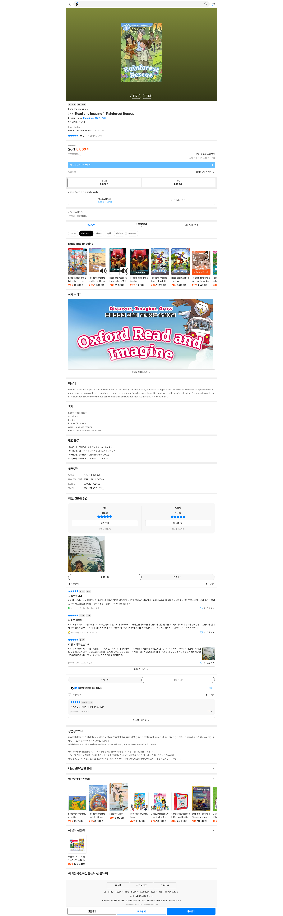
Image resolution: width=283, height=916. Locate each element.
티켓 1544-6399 (131, 892)
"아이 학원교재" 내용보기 (141, 624)
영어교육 (111, 450)
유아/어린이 (84, 447)
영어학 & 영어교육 (98, 450)
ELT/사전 (83, 450)
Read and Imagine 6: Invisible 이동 (139, 268)
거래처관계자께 (161, 900)
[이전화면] (69, 4)
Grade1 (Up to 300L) (99, 454)
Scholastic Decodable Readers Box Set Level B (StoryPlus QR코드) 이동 (180, 807)
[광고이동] (206, 4)
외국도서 (73, 447)
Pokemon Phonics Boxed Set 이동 (77, 809)
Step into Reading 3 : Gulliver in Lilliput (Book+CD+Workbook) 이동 (201, 804)
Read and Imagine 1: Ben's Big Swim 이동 (98, 804)
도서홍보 (172, 900)
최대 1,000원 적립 (204, 172)
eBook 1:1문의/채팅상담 (166, 892)
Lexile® (83, 454)
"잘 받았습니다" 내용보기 (141, 600)
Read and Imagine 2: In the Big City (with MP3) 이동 (77, 267)
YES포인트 (73, 154)
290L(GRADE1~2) (92, 488)
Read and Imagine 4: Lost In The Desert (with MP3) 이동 (98, 267)
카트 (213, 4)
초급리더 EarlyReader (102, 447)
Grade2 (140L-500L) (99, 458)
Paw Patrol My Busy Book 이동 (139, 807)
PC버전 (142, 900)
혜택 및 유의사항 (105, 529)
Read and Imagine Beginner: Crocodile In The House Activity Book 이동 (201, 269)
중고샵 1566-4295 (147, 892)
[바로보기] (86, 554)
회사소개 (150, 900)
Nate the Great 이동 (119, 803)
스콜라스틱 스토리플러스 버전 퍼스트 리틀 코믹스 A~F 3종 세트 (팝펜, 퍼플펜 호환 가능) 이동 (77, 850)
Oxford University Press (80, 130)
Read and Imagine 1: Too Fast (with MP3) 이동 (160, 267)
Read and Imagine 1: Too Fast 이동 (180, 267)
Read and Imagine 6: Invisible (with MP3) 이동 (119, 267)
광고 (179, 900)
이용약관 (105, 900)
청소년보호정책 (131, 900)
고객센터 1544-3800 (112, 892)
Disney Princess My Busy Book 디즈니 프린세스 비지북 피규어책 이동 (160, 807)
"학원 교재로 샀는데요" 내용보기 (141, 651)
